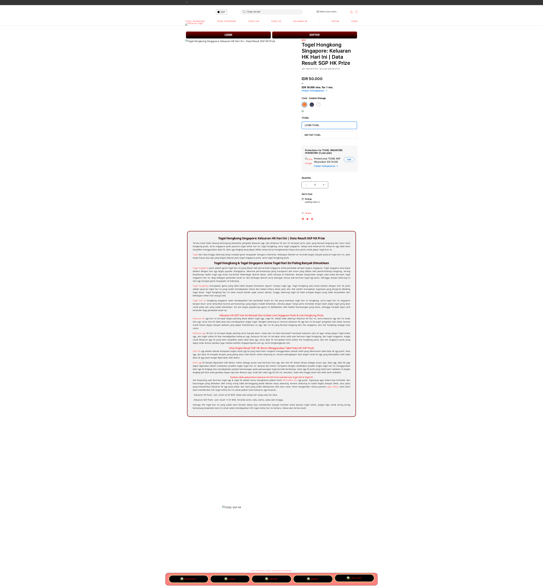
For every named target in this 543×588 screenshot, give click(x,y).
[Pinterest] (313, 220)
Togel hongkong (201, 286)
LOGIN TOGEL (312, 125)
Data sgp (197, 362)
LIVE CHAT (356, 578)
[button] (195, 21)
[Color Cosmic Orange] (304, 105)
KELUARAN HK (300, 21)
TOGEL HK (276, 21)
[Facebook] (304, 220)
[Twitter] (308, 220)
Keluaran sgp (199, 333)
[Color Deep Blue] (312, 104)
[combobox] (272, 11)
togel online (332, 386)
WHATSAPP (190, 579)
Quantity (306, 178)
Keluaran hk (199, 318)
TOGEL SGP (253, 21)
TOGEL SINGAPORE (226, 21)
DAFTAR (315, 35)
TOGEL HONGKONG (195, 21)
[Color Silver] (318, 104)
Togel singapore (200, 268)
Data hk (196, 351)
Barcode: (323, 69)
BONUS (315, 579)
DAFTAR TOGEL (313, 135)
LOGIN (228, 35)
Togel (195, 254)
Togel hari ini (199, 300)
